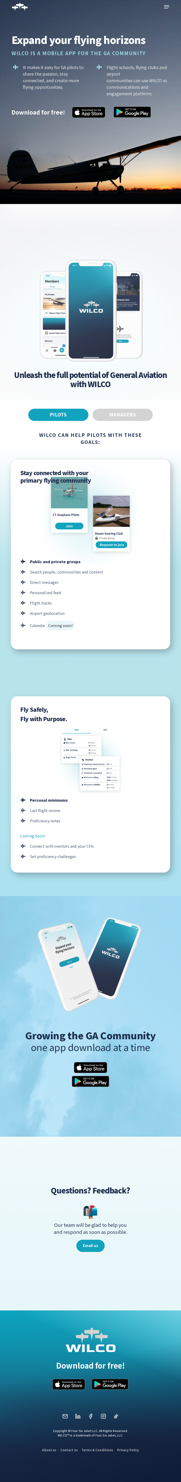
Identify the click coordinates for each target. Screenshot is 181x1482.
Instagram (103, 1417)
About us (49, 1450)
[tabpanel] (90, 647)
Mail (65, 1417)
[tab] (58, 415)
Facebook (90, 1417)
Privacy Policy (128, 1450)
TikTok (116, 1417)
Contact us (69, 1450)
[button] (166, 6)
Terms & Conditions (97, 1450)
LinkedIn (78, 1417)
